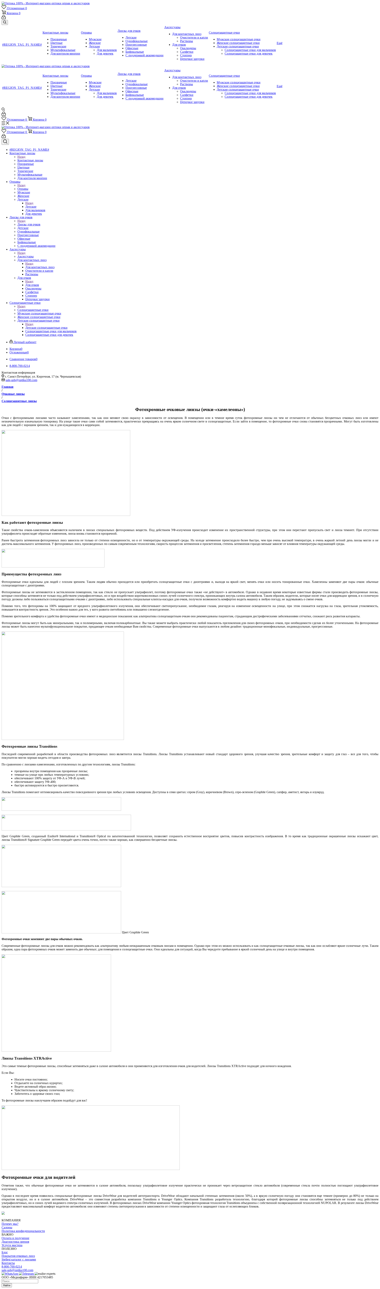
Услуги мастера (12, 1245)
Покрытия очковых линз (18, 1256)
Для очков (32, 285)
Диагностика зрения (15, 1241)
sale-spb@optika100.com (21, 380)
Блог (5, 1252)
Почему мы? (10, 1224)
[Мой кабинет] (4, 18)
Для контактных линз (39, 267)
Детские (30, 206)
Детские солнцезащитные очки (46, 327)
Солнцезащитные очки (32, 310)
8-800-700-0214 (12, 1266)
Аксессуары (25, 256)
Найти (6, 1285)
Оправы (22, 188)
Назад (21, 156)
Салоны (7, 1227)
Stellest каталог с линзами (19, 1259)
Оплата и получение (15, 1238)
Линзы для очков (28, 224)
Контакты (8, 1263)
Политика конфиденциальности (23, 1231)
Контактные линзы (30, 160)
